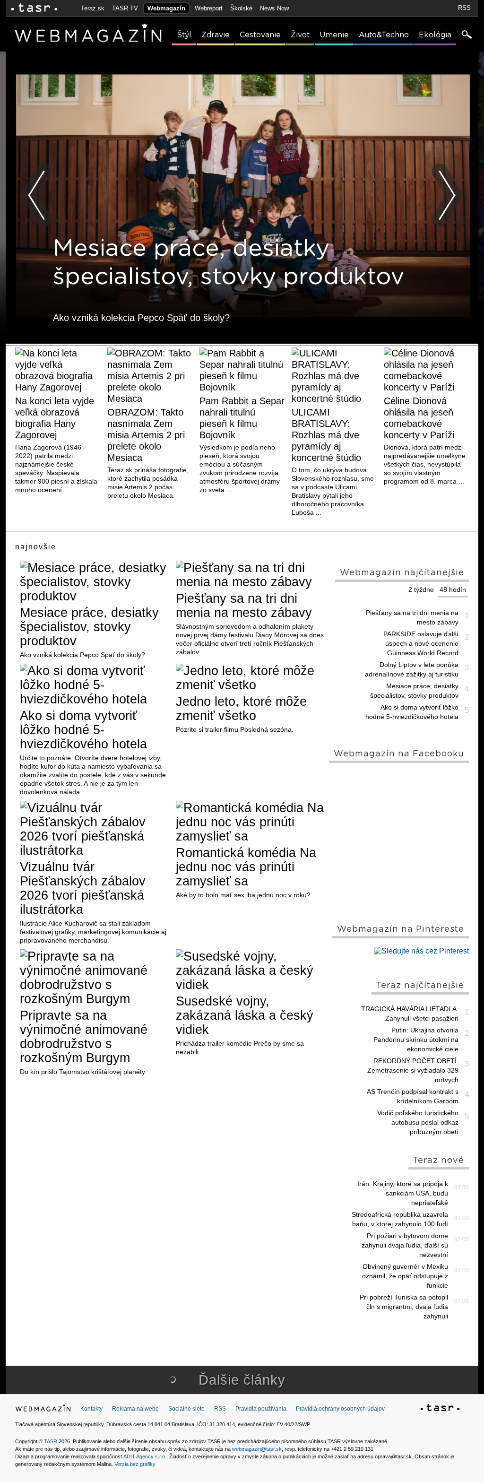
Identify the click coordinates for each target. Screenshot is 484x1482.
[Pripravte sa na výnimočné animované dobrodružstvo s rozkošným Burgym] (94, 977)
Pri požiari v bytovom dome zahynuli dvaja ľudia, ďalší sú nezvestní (405, 1245)
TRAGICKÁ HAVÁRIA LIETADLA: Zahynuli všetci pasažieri (409, 1013)
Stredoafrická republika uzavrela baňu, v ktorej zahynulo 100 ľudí (400, 1219)
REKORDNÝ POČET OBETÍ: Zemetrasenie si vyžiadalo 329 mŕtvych (412, 1070)
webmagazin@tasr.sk (257, 1449)
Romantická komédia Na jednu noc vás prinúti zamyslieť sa (246, 867)
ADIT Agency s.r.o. (144, 1456)
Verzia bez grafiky (135, 1464)
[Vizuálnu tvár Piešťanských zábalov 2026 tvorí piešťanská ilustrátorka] (94, 829)
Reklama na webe (135, 1408)
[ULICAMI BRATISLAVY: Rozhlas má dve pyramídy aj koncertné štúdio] (334, 375)
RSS (464, 7)
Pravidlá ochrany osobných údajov (340, 1408)
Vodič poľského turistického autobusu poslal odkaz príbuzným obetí (417, 1122)
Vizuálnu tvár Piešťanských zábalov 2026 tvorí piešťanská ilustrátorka (83, 888)
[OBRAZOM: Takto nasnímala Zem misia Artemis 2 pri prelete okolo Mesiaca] (149, 375)
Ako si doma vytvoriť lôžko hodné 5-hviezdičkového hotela (83, 730)
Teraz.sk (92, 8)
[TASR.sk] (34, 8)
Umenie (334, 35)
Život (300, 35)
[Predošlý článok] (37, 195)
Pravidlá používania (260, 1408)
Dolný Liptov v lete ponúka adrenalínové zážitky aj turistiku (411, 669)
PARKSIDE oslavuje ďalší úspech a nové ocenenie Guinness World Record (420, 643)
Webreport (209, 8)
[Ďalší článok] (447, 195)
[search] (466, 35)
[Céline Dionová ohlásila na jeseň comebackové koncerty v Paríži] (426, 370)
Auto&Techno (384, 35)
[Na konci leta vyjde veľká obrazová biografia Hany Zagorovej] (57, 370)
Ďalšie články (242, 1379)
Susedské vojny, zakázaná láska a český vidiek (244, 1015)
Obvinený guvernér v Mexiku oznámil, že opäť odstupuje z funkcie (405, 1276)
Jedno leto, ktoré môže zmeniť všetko (241, 708)
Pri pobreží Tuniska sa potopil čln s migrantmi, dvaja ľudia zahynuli (404, 1306)
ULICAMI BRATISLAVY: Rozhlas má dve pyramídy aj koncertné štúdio (326, 435)
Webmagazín (166, 8)
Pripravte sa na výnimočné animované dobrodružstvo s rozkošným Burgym (83, 1036)
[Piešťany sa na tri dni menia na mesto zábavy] (250, 575)
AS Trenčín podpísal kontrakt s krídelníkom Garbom (412, 1096)
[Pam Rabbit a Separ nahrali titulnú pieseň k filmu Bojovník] (242, 370)
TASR (50, 1441)
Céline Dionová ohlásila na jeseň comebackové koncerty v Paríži (419, 418)
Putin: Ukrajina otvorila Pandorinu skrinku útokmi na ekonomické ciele (415, 1039)
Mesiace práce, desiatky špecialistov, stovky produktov (89, 627)
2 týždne (421, 589)
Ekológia (435, 35)
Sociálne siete (186, 1408)
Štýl (184, 35)
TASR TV (125, 8)
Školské (241, 8)
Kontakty (91, 1408)
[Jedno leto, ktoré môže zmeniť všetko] (250, 678)
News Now (274, 8)
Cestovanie (260, 35)
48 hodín (453, 589)
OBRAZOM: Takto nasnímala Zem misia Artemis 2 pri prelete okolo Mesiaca (146, 435)
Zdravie (215, 35)
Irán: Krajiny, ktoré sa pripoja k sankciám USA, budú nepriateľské (402, 1193)
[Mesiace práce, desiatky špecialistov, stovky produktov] (94, 582)
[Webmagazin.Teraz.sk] (43, 1410)
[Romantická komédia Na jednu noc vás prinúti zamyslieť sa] (250, 822)
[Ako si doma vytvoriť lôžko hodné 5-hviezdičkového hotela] (94, 685)
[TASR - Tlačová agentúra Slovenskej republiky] (440, 1409)
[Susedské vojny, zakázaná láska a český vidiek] (250, 970)
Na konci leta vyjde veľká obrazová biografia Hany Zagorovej (54, 418)
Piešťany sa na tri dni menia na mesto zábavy (244, 605)
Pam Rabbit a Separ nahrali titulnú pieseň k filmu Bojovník (242, 418)
